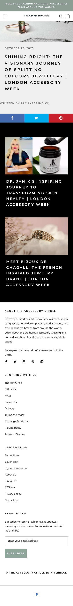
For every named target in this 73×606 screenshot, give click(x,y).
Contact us (11, 500)
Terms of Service (15, 434)
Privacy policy (13, 494)
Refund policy (13, 428)
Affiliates (10, 487)
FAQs (8, 396)
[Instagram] (24, 361)
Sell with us (12, 455)
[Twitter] (15, 361)
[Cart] (67, 16)
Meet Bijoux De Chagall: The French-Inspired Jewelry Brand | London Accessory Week (35, 273)
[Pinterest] (33, 361)
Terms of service (14, 415)
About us (10, 474)
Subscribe (15, 553)
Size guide (11, 481)
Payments (11, 402)
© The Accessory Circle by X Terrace (36, 572)
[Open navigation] (5, 16)
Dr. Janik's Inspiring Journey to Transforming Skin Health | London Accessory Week (34, 193)
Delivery (9, 408)
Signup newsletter (16, 468)
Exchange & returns (16, 421)
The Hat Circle (13, 383)
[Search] (61, 16)
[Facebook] (6, 361)
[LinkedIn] (41, 361)
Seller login (11, 462)
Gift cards (10, 389)
